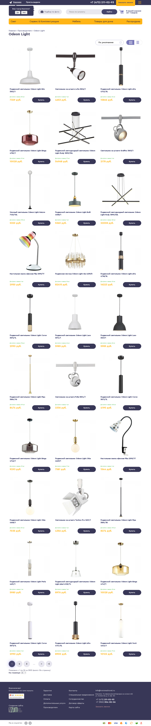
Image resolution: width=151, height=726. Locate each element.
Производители (25, 31)
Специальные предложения (81, 695)
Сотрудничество (76, 699)
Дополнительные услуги (54, 703)
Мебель (76, 21)
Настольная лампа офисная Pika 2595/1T (118, 458)
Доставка (47, 695)
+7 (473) (105, 699)
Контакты (73, 691)
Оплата (46, 699)
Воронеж (17, 2)
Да (18, 12)
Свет (13, 21)
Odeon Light (39, 31)
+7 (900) (106, 702)
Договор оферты (76, 703)
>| (49, 664)
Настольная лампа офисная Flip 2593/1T (27, 274)
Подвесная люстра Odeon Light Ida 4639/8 (73, 274)
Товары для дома (103, 21)
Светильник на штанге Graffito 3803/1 (117, 151)
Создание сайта (16, 706)
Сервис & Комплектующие (44, 21)
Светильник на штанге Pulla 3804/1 (70, 397)
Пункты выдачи (33, 2)
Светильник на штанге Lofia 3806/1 (70, 89)
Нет (24, 12)
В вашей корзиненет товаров (133, 12)
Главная (12, 31)
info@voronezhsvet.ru (105, 690)
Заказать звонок (103, 707)
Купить (41, 100)
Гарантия (47, 691)
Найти (109, 12)
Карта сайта (74, 707)
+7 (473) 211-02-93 (102, 2)
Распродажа (133, 21)
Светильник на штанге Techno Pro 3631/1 (73, 520)
